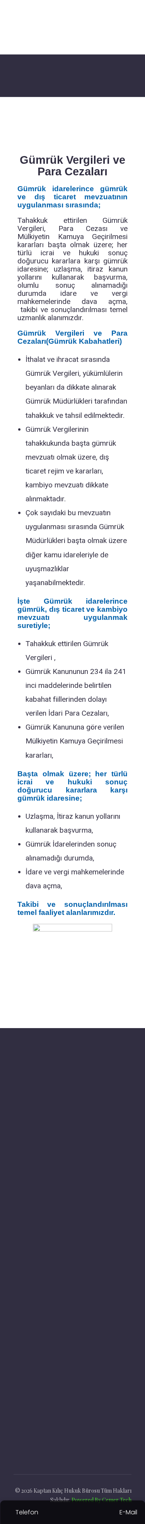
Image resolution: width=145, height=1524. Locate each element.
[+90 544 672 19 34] (18, 1371)
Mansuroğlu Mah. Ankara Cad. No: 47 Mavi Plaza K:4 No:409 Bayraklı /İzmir (80, 1329)
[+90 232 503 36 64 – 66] (18, 1392)
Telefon (26, 1512)
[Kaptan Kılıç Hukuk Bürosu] (68, 27)
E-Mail (128, 1512)
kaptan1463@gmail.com (58, 1352)
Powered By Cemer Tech (101, 1500)
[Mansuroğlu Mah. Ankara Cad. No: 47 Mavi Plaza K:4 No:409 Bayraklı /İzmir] (19, 1327)
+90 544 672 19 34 (51, 1372)
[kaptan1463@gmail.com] (18, 1352)
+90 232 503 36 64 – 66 (58, 1393)
